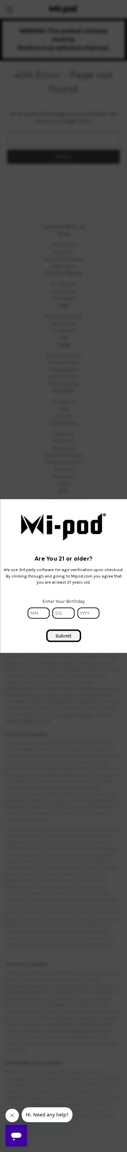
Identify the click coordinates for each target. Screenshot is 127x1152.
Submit (63, 636)
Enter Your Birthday (63, 601)
